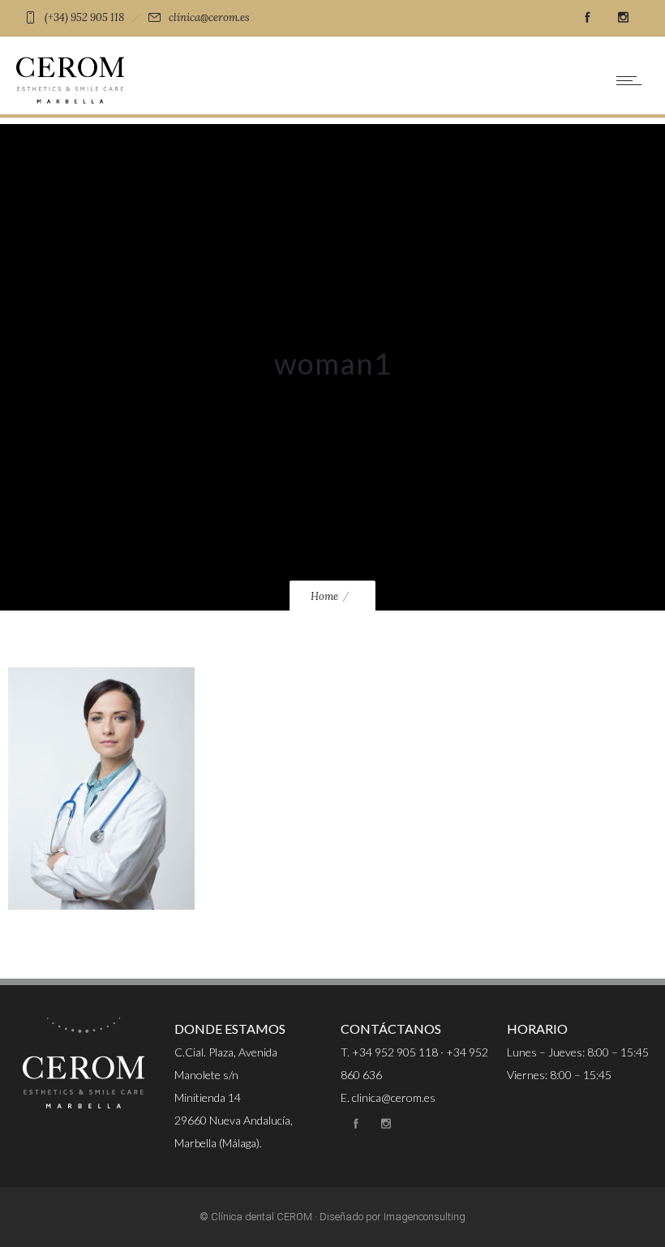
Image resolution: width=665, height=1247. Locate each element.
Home (324, 596)
